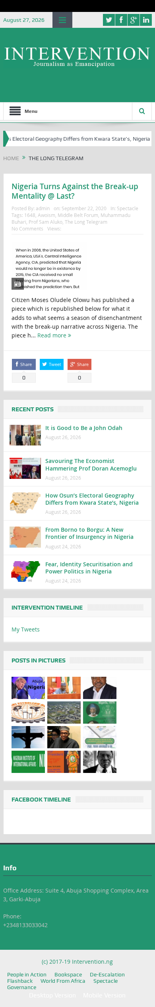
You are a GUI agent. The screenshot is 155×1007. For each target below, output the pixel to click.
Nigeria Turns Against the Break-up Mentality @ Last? (75, 191)
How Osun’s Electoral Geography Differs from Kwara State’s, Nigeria (92, 499)
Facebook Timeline (41, 799)
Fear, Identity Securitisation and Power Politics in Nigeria (89, 567)
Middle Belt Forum (78, 215)
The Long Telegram (86, 222)
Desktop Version (52, 995)
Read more (52, 335)
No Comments (27, 228)
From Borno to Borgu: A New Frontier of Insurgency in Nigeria (89, 533)
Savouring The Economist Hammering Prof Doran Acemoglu (91, 464)
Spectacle (127, 208)
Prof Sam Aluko (45, 222)
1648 (29, 215)
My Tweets (26, 629)
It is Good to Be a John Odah (83, 428)
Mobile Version (104, 995)
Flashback (20, 981)
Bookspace (68, 974)
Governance (21, 987)
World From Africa (63, 981)
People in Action (26, 974)
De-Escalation (107, 974)
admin (43, 208)
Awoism (46, 215)
